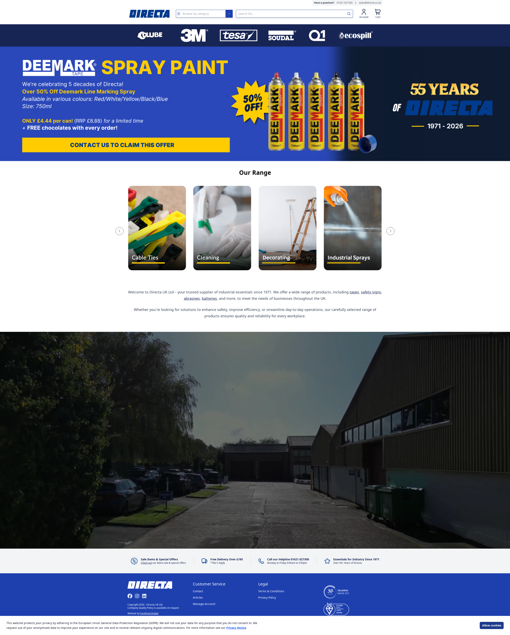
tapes (354, 292)
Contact (198, 591)
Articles (198, 597)
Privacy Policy (267, 597)
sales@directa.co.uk (370, 2)
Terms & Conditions (271, 591)
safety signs (371, 292)
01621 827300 (345, 2)
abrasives (192, 298)
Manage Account (204, 604)
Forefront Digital (149, 613)
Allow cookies (491, 625)
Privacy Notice (236, 628)
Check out (146, 563)
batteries (209, 298)
